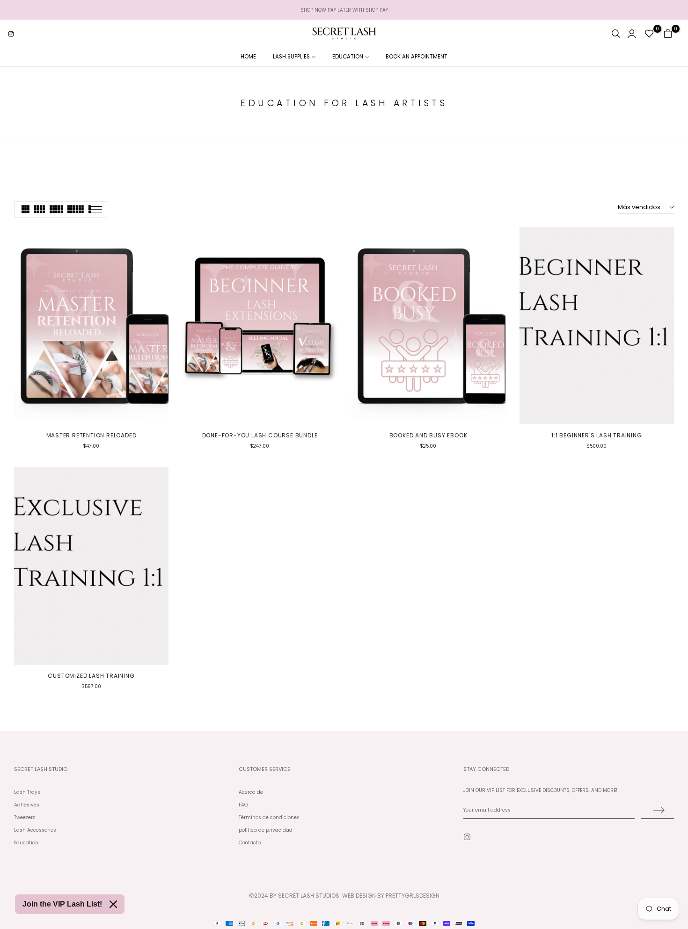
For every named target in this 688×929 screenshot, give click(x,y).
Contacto (250, 842)
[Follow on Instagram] (11, 33)
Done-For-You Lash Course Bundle (260, 435)
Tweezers (25, 817)
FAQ (243, 804)
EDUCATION (347, 56)
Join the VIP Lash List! (62, 904)
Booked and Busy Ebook (428, 435)
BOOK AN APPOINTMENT (416, 56)
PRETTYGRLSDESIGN (412, 896)
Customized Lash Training (91, 676)
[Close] (113, 904)
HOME (248, 56)
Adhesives (26, 804)
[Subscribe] (657, 810)
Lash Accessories (35, 830)
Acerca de (251, 792)
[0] (649, 33)
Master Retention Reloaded (91, 435)
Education (26, 842)
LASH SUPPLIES (291, 56)
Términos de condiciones (269, 817)
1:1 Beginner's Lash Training (596, 435)
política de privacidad (266, 830)
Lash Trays (27, 792)
